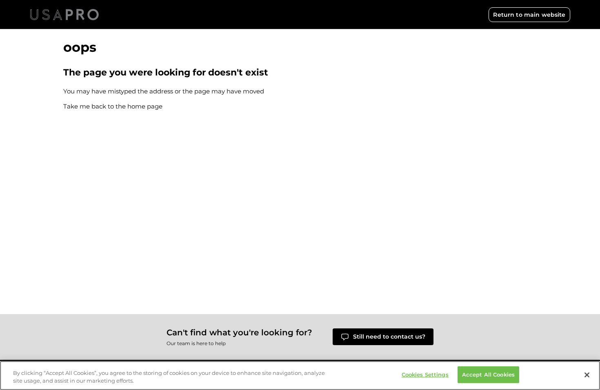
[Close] (587, 375)
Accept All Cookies (488, 374)
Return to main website (529, 14)
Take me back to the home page (112, 106)
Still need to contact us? (389, 336)
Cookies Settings (425, 374)
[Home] (64, 14)
